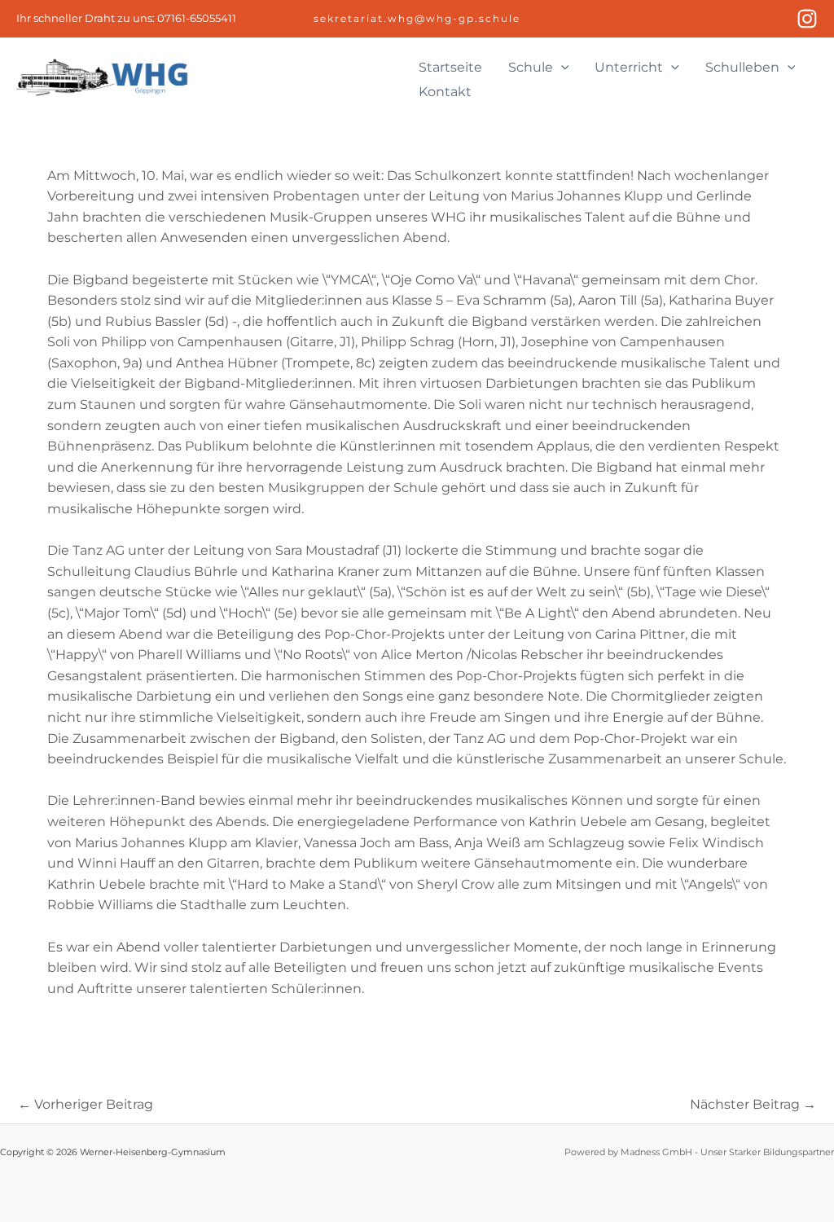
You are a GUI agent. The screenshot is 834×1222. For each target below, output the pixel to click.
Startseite (450, 67)
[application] (561, 67)
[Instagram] (807, 18)
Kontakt (445, 91)
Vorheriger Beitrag (85, 1104)
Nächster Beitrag (753, 1104)
